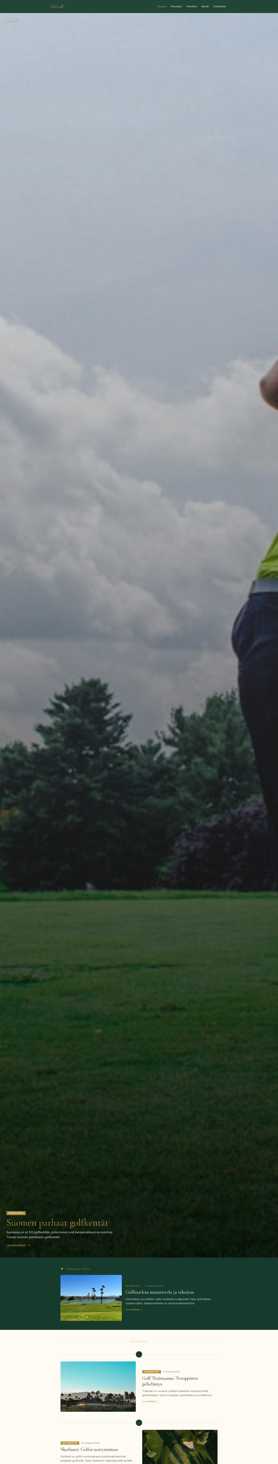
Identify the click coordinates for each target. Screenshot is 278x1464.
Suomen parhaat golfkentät (57, 1222)
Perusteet (176, 6)
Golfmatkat (219, 6)
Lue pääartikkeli (16, 1245)
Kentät (205, 6)
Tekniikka (191, 6)
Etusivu (162, 6)
